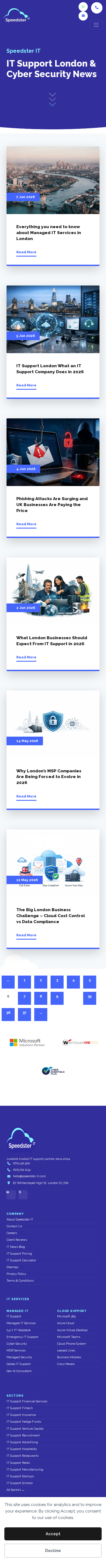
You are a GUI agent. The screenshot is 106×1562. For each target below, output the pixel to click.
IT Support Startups (20, 1476)
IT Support (14, 1316)
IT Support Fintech (20, 1408)
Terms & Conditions (20, 1280)
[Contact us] (83, 16)
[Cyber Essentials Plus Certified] (53, 1071)
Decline (53, 1550)
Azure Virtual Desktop (72, 1330)
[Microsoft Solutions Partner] (26, 1043)
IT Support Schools (20, 1483)
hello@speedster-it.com (29, 1176)
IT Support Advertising (22, 1442)
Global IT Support (19, 1364)
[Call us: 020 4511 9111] (96, 8)
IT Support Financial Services (27, 1401)
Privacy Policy (16, 1274)
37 (24, 1012)
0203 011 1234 (21, 1170)
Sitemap (12, 1267)
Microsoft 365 (66, 1316)
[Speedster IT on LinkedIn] (11, 1194)
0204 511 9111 (21, 1163)
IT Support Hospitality (22, 1449)
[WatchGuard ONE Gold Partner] (80, 1043)
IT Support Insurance (21, 1415)
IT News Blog (16, 1247)
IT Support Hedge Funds (24, 1421)
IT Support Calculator (21, 1260)
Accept (53, 1533)
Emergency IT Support (22, 1337)
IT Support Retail (18, 1463)
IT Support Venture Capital (25, 1428)
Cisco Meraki (66, 1364)
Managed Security (19, 1357)
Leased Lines (66, 1350)
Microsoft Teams (68, 1337)
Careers (12, 1233)
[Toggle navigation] (96, 25)
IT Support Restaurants (23, 1456)
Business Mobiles (69, 1357)
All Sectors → (16, 1490)
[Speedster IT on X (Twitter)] (23, 1194)
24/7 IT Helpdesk (19, 1330)
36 (8, 1012)
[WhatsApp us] (83, 6)
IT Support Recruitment (23, 1435)
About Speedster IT (20, 1219)
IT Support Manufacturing (25, 1469)
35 (90, 996)
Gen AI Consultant (19, 1371)
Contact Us (14, 1226)
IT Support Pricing (19, 1253)
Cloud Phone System (71, 1344)
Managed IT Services (21, 1323)
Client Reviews (17, 1240)
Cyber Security (17, 1344)
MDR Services (16, 1350)
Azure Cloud (65, 1323)
